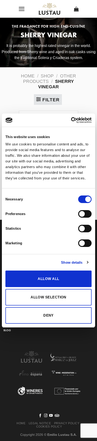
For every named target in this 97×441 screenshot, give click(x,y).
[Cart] (76, 9)
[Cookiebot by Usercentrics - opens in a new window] (71, 120)
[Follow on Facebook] (40, 416)
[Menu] (21, 8)
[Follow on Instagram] (46, 416)
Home (28, 75)
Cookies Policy (49, 426)
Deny (48, 315)
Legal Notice (40, 423)
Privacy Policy (67, 423)
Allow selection (48, 297)
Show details (71, 262)
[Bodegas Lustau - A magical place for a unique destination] (49, 9)
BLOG (7, 330)
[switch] (85, 214)
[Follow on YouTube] (51, 416)
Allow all (48, 279)
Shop (47, 75)
